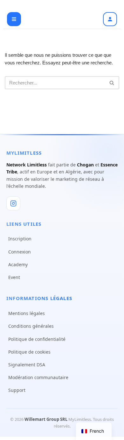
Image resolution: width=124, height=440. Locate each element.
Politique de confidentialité (36, 339)
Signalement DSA (26, 365)
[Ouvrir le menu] (14, 19)
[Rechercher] (112, 82)
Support (16, 390)
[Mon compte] (110, 19)
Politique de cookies (29, 352)
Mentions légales (26, 313)
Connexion (19, 252)
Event (14, 277)
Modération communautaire (38, 377)
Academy (18, 264)
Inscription (19, 239)
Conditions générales (31, 326)
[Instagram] (13, 203)
